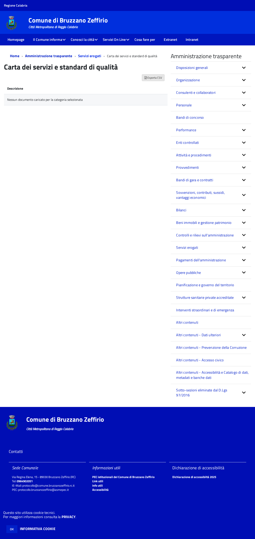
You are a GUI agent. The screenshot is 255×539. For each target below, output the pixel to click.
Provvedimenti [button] (187, 167)
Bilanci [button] (181, 210)
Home (14, 56)
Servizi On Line (114, 39)
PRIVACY (69, 516)
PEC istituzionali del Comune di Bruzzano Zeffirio (123, 477)
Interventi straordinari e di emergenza (205, 310)
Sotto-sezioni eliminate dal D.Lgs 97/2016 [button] (201, 392)
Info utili (97, 485)
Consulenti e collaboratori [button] (196, 92)
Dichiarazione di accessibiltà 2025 (194, 477)
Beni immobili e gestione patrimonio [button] (203, 222)
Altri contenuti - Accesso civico (200, 360)
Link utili (97, 481)
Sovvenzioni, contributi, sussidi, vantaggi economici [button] (200, 195)
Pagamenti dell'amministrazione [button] (201, 260)
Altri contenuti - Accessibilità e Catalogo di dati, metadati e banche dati (212, 375)
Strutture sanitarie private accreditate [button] (205, 297)
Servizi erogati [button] (187, 247)
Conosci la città (82, 39)
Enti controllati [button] (187, 142)
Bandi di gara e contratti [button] (194, 180)
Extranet (170, 39)
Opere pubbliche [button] (188, 272)
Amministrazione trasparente (48, 56)
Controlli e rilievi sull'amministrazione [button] (205, 235)
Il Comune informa (47, 39)
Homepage (16, 39)
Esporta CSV (154, 77)
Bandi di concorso (190, 117)
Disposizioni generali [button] (192, 67)
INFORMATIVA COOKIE (37, 528)
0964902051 (25, 481)
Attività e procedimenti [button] (193, 155)
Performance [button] (186, 130)
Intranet (192, 39)
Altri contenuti (187, 322)
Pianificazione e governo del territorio (205, 285)
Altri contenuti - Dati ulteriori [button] (198, 335)
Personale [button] (184, 105)
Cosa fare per (144, 39)
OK (12, 529)
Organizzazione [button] (188, 80)
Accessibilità (100, 489)
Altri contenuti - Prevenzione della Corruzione (211, 347)
